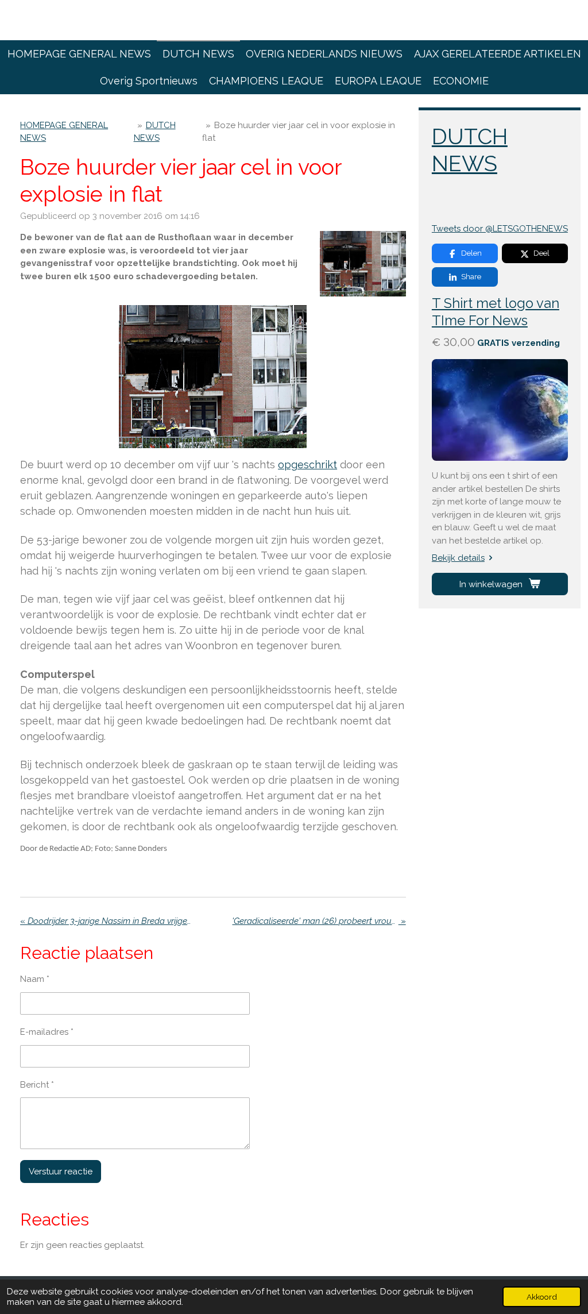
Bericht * (37, 1085)
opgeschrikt (307, 464)
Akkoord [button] (542, 1296)
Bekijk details (458, 558)
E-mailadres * (47, 1032)
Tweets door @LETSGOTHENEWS (500, 229)
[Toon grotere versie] (363, 263)
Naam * (34, 979)
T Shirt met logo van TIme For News (495, 312)
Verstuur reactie (60, 1171)
